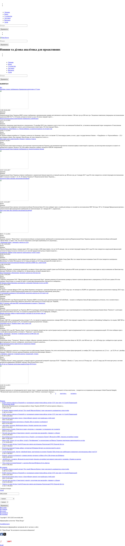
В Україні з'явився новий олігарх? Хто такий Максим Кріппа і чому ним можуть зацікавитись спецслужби (35, 410)
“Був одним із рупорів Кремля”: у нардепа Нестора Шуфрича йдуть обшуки (26, 463)
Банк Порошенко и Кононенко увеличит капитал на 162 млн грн (20, 273)
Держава (7, 12)
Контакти (7, 20)
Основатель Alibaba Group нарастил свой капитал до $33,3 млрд (20, 252)
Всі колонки (4, 514)
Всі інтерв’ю (4, 512)
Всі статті (3, 511)
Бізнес (6, 14)
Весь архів (3, 507)
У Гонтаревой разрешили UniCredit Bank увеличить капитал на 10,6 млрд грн (24, 293)
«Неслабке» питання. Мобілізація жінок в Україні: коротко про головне (24, 425)
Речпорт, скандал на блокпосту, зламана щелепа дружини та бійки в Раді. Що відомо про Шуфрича (33, 455)
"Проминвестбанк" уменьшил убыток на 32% (14, 242)
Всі (1, 87)
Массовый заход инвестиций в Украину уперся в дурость (18, 139)
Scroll (1, 545)
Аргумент (7, 18)
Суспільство (8, 16)
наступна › (63, 393)
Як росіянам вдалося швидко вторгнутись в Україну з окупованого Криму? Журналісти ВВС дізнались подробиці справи (40, 437)
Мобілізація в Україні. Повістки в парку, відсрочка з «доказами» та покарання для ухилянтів (31, 429)
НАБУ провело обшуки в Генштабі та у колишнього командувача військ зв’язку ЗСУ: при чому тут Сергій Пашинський (39, 402)
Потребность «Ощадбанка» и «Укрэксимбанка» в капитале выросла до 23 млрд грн (26, 129)
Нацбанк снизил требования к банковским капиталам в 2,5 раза (20, 89)
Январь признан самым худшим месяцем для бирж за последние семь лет (23, 313)
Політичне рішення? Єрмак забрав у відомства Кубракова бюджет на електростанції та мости (31, 448)
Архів (6, 22)
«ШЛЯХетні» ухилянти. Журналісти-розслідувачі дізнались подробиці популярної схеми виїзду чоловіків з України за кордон (41, 459)
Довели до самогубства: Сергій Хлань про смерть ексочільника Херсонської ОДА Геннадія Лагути (33, 444)
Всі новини (3, 467)
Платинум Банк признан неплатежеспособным (14, 178)
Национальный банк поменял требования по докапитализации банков (22, 149)
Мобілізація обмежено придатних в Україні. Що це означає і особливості (25, 422)
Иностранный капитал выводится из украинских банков (17, 343)
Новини (2, 401)
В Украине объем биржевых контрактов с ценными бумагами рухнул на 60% (24, 283)
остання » (74, 393)
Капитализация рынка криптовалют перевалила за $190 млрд (19, 118)
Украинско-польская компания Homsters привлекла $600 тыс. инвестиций (23, 262)
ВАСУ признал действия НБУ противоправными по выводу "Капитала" (22, 303)
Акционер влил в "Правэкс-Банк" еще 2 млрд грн (15, 323)
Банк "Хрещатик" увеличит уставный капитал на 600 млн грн (19, 333)
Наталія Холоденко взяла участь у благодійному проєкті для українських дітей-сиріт (28, 418)
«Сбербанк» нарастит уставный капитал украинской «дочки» (19, 354)
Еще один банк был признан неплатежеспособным (16, 210)
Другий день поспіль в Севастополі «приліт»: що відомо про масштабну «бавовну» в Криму (31, 433)
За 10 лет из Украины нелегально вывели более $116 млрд (18, 364)
